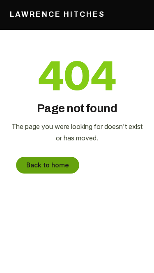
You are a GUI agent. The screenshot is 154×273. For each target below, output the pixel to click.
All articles (111, 165)
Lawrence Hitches (57, 14)
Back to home (47, 165)
